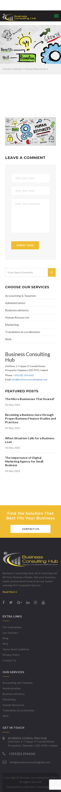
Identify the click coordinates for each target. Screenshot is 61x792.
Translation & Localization (22, 332)
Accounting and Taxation (18, 682)
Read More (9, 591)
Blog (5, 638)
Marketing (12, 324)
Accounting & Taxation (20, 296)
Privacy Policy (11, 654)
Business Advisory (14, 693)
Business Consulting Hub (40, 786)
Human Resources (17, 317)
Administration (15, 303)
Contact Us (30, 529)
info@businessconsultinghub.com (29, 379)
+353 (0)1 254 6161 (23, 375)
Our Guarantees (12, 627)
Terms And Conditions (16, 649)
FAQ (5, 643)
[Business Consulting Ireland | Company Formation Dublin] (30, 559)
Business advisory (17, 310)
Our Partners (10, 632)
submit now (25, 245)
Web (8, 339)
